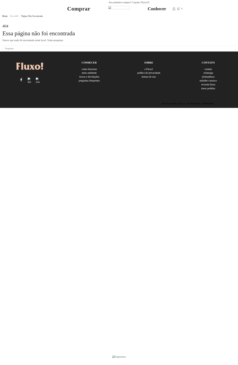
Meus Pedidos (208, 88)
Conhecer (157, 8)
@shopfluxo (208, 76)
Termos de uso (149, 76)
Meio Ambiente (89, 72)
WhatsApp (208, 72)
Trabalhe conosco (208, 80)
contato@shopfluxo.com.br (225, 103)
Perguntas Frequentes (89, 80)
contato (208, 69)
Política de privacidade (148, 72)
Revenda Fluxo (208, 84)
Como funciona (89, 69)
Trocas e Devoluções (89, 76)
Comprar (78, 9)
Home (5, 16)
